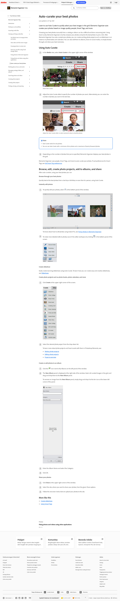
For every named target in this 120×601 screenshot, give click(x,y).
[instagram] (19, 598)
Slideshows (45, 273)
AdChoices (115, 598)
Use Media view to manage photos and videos (19, 38)
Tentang (101, 562)
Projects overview (50, 357)
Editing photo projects (52, 354)
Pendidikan (53, 560)
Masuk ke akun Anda (104, 560)
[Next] (94, 526)
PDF (4, 569)
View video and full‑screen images (19, 42)
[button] (110, 2)
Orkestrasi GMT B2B (31, 569)
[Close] (85, 597)
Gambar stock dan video (8, 577)
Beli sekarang (81, 2)
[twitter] (22, 598)
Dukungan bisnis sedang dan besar (82, 569)
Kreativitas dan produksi (32, 567)
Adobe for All (102, 584)
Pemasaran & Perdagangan (50, 2)
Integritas (102, 581)
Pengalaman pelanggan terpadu (34, 565)
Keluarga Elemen (6, 574)
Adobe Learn (78, 567)
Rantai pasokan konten (32, 562)
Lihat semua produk (7, 579)
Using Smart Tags (46, 504)
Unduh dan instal (79, 562)
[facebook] (16, 598)
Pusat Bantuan (78, 560)
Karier (101, 565)
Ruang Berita (102, 569)
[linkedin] (25, 598)
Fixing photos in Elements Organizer (19, 55)
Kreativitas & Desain (14, 2)
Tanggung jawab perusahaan (106, 572)
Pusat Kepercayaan (104, 579)
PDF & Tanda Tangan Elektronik (31, 2)
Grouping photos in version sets (18, 46)
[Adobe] (3, 2)
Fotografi (5, 562)
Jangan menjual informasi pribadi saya (101, 598)
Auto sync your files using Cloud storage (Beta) (18, 50)
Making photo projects (52, 351)
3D (3, 572)
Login (116, 2)
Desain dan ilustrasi (7, 565)
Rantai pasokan (103, 577)
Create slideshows (46, 501)
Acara (101, 567)
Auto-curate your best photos (18, 63)
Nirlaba (52, 562)
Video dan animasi (7, 567)
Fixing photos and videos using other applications (19, 59)
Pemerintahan (54, 565)
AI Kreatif (5, 560)
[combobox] (85, 8)
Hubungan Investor (104, 574)
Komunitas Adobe (79, 565)
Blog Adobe (102, 586)
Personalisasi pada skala (32, 560)
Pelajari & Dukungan (66, 2)
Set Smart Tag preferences (53, 163)
